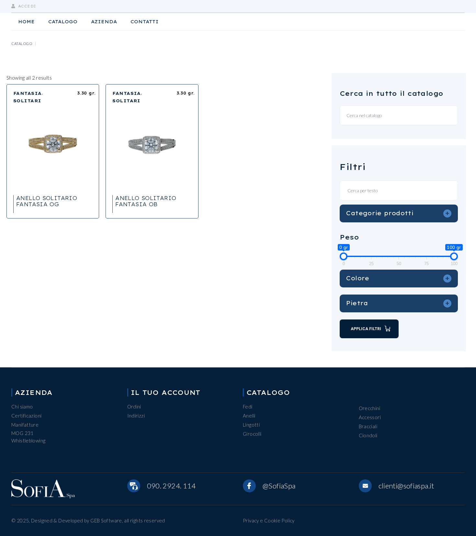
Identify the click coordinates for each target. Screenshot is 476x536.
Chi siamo (22, 406)
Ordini (134, 406)
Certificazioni (26, 416)
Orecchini (369, 408)
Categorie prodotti (397, 213)
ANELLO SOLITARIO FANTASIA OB (145, 201)
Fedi (248, 406)
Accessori (370, 417)
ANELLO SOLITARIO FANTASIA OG (46, 201)
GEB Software (106, 520)
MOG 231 (22, 433)
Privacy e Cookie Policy (269, 520)
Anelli (249, 416)
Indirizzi (136, 416)
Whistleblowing (28, 440)
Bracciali (368, 426)
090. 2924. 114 (171, 485)
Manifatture (25, 425)
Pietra (397, 303)
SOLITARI (27, 100)
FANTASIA (27, 93)
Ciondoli (368, 435)
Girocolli (252, 434)
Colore (397, 278)
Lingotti (251, 425)
